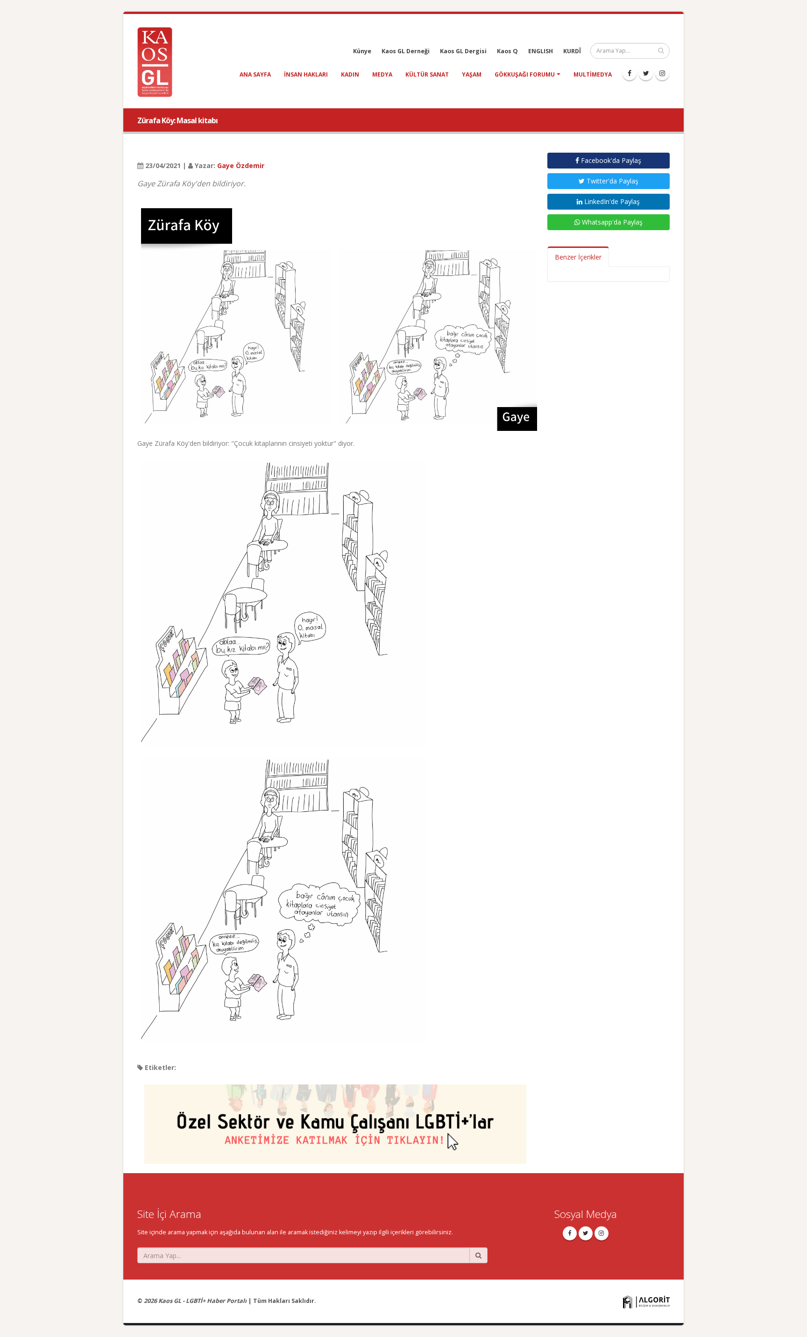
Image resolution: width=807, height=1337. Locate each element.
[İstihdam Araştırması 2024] (335, 1119)
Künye (362, 51)
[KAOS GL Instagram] (662, 73)
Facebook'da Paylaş (610, 160)
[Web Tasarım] (646, 1301)
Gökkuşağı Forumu (525, 74)
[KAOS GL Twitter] (646, 73)
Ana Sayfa (255, 74)
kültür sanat (427, 74)
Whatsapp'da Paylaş (611, 222)
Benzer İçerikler (578, 257)
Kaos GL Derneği (406, 51)
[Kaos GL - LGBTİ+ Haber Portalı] (158, 61)
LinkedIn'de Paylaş (611, 201)
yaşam (471, 74)
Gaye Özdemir (240, 165)
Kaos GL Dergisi (463, 51)
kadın (350, 74)
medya (382, 74)
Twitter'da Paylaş (611, 180)
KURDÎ (572, 51)
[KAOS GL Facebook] (630, 73)
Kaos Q (507, 51)
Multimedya (592, 74)
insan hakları (306, 74)
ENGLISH (540, 51)
